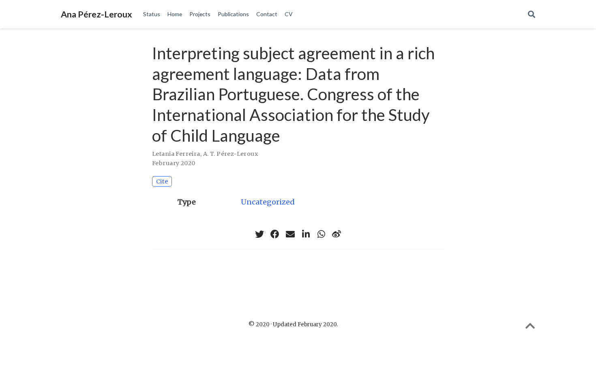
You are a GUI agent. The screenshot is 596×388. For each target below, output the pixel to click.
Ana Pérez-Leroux (96, 14)
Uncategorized (268, 202)
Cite (162, 181)
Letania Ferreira (176, 153)
